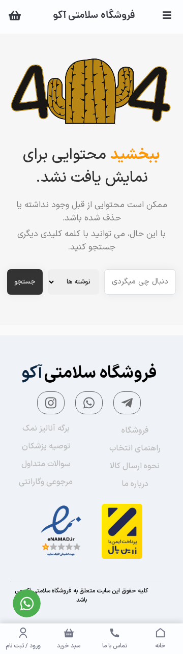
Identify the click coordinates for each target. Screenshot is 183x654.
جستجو (25, 282)
